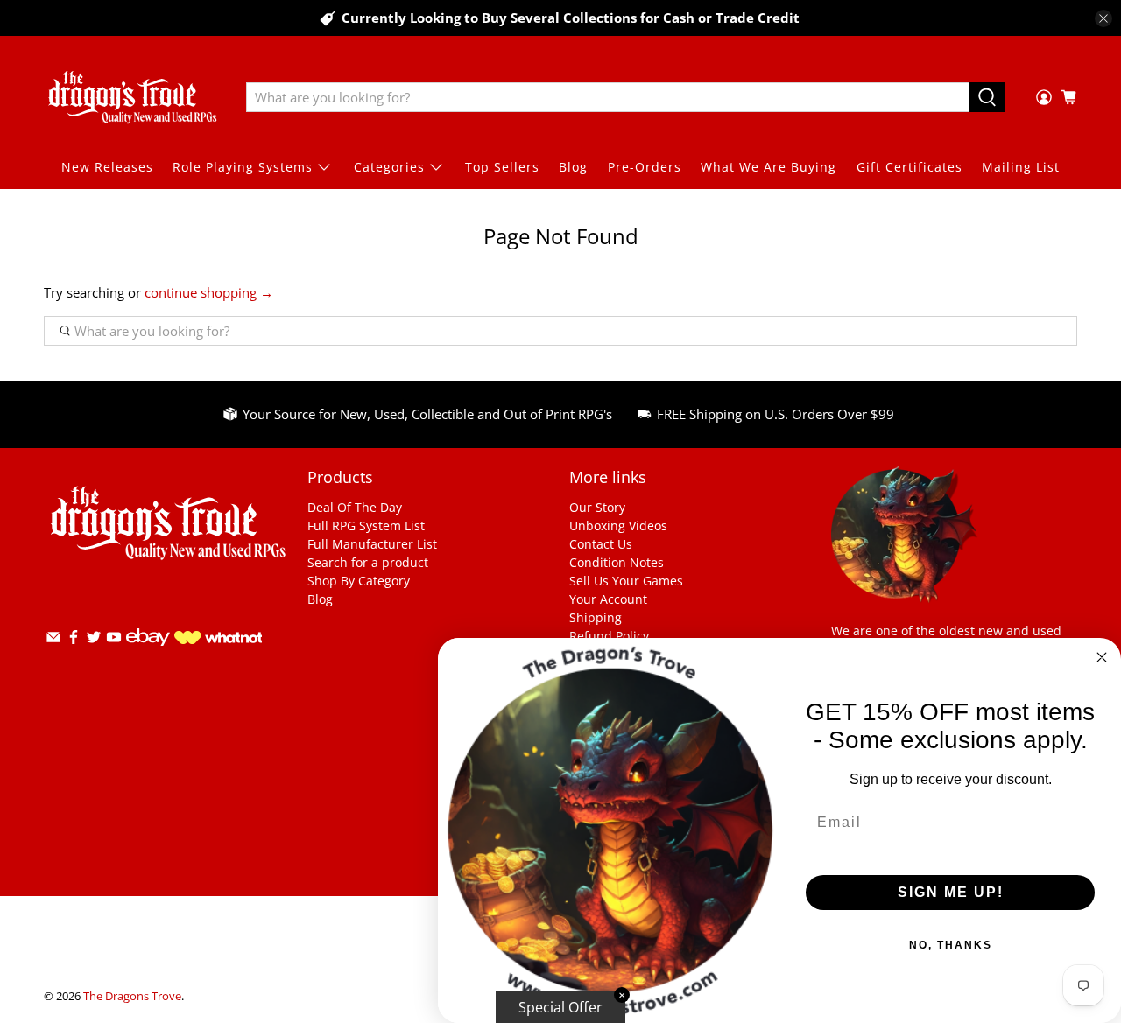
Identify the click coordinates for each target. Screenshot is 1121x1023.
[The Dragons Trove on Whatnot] (218, 639)
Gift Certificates (909, 166)
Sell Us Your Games (626, 580)
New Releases (107, 166)
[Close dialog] (1101, 657)
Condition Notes (616, 562)
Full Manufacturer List (372, 544)
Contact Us (600, 544)
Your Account (608, 599)
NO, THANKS (950, 945)
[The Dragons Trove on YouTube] (114, 640)
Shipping (595, 617)
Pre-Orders (644, 166)
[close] (1103, 18)
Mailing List (1021, 166)
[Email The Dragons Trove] (53, 640)
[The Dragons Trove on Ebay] (148, 654)
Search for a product (367, 562)
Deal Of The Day (354, 507)
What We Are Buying (768, 166)
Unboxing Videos (618, 525)
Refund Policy (609, 635)
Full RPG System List (366, 525)
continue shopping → (209, 292)
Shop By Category (358, 580)
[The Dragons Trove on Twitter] (94, 640)
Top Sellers (502, 166)
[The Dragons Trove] (132, 97)
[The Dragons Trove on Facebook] (73, 640)
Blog (573, 166)
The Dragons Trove (132, 996)
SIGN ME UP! (951, 892)
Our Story (597, 507)
